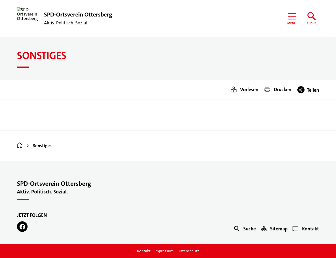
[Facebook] (22, 226)
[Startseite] (19, 146)
